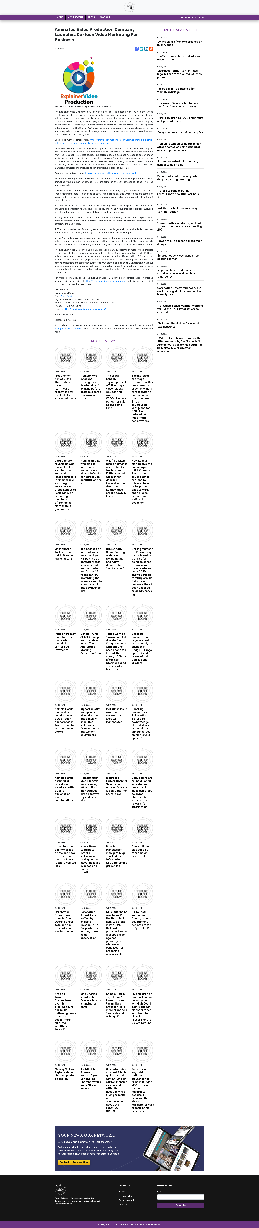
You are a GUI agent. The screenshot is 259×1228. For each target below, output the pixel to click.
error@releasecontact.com (68, 328)
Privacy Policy (126, 1196)
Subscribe (181, 1205)
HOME (60, 17)
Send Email (66, 296)
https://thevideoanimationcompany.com (105, 281)
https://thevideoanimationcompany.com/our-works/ (112, 173)
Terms (122, 1191)
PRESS (91, 17)
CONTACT (104, 17)
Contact (123, 1204)
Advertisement (126, 1200)
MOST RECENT (75, 17)
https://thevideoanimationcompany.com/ (85, 309)
